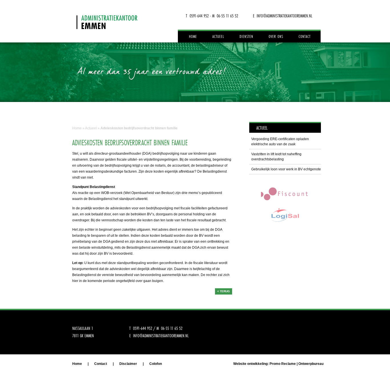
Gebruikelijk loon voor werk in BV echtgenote (286, 169)
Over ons (276, 36)
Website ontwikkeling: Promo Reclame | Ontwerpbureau (278, 364)
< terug (223, 291)
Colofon (155, 364)
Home (193, 36)
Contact (305, 36)
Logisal (285, 215)
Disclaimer (128, 364)
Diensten (246, 36)
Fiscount (285, 193)
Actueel (218, 36)
